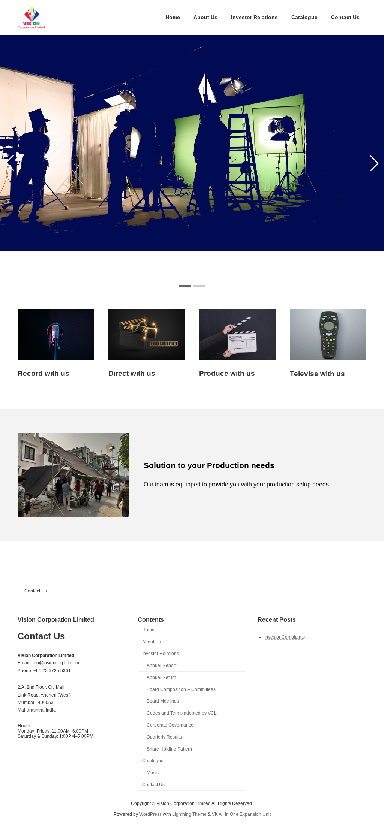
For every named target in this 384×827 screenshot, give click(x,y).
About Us (151, 641)
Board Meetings (163, 701)
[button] (184, 286)
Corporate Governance (170, 725)
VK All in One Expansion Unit (241, 814)
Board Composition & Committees (181, 689)
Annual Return (161, 677)
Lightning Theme (189, 814)
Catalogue (153, 760)
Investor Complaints (284, 636)
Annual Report (161, 665)
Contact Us (35, 591)
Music (153, 772)
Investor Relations (160, 653)
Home (148, 629)
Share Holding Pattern (169, 748)
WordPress (150, 814)
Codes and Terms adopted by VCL (182, 713)
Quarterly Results (164, 736)
